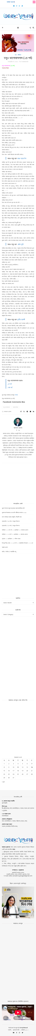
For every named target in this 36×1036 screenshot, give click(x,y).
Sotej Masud (24, 1027)
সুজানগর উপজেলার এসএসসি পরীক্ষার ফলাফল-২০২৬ (14, 512)
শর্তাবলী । (10, 1030)
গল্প (16, 55)
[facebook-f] (16, 6)
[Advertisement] (18, 480)
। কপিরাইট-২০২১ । (24, 1030)
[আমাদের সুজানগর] (18, 16)
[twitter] (22, 6)
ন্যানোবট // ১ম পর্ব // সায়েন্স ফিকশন (11, 525)
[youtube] (14, 6)
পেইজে (16, 395)
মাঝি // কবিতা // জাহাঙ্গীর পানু (9, 551)
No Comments (23, 61)
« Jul (3, 782)
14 (32, 767)
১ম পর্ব (9, 384)
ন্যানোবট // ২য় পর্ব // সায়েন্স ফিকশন (11, 521)
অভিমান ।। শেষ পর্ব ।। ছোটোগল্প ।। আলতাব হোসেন (15, 530)
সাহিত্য (19, 55)
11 (18, 767)
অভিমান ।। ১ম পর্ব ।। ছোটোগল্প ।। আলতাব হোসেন (15, 534)
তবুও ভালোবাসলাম (6, 407)
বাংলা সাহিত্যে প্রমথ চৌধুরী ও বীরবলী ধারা (12, 517)
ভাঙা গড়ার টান (21, 158)
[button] (34, 2)
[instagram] (19, 6)
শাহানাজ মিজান (15, 407)
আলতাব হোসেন (7, 411)
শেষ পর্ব (9, 387)
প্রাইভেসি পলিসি (16, 1030)
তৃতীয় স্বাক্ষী (21, 319)
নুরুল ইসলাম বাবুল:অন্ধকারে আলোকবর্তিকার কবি (13, 508)
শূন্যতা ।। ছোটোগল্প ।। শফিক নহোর (11, 538)
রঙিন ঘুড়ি (20, 244)
